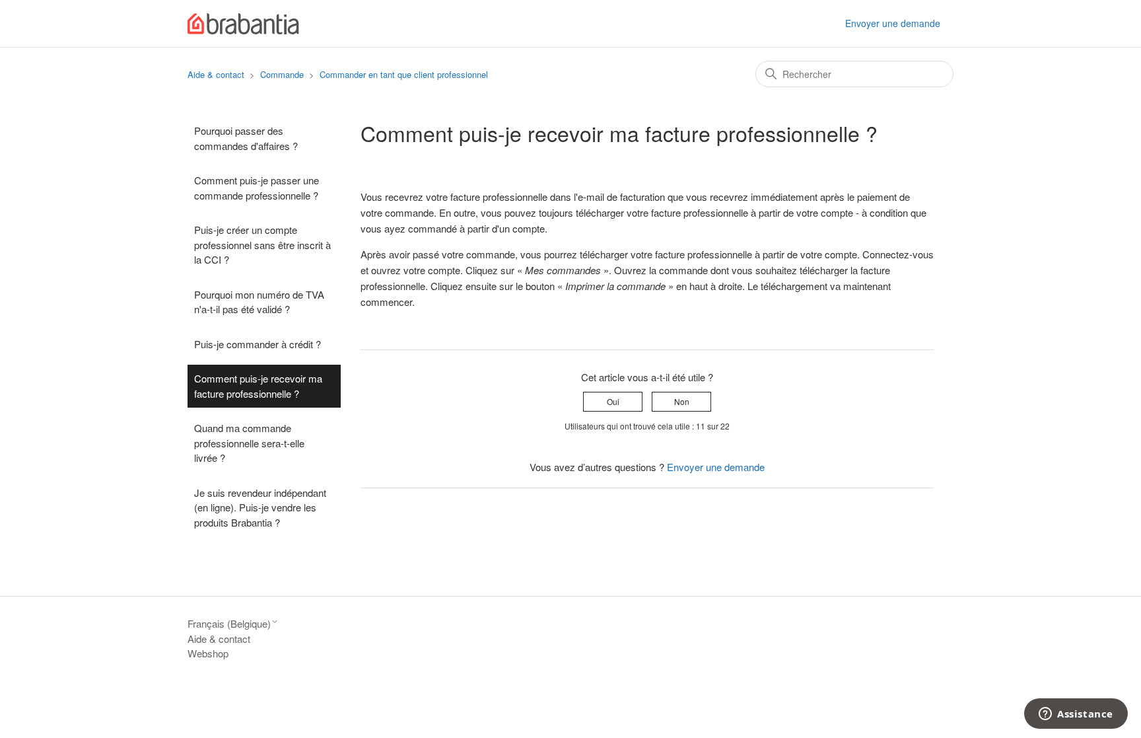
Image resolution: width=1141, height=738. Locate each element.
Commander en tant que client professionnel (404, 74)
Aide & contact (216, 74)
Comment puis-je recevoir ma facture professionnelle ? (258, 385)
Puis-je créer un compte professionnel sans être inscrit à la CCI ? (262, 244)
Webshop (208, 653)
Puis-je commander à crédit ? (257, 344)
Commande (282, 74)
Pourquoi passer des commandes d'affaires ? (246, 138)
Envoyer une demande (892, 23)
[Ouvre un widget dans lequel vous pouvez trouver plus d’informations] (1076, 714)
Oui (613, 401)
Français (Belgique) (229, 623)
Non (681, 401)
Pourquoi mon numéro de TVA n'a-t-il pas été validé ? (259, 301)
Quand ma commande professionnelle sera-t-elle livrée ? (249, 442)
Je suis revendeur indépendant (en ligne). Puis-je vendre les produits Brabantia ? (260, 507)
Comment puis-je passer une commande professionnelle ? (256, 187)
